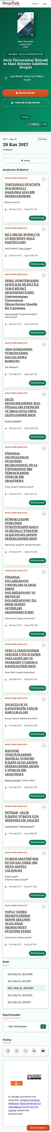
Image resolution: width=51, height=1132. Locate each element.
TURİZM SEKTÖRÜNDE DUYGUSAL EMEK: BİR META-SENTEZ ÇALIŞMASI (21, 864)
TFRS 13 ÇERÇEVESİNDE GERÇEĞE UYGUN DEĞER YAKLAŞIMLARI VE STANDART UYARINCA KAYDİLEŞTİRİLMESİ (23, 658)
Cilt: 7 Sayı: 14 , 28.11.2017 (20, 988)
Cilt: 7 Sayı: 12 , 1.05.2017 (19, 1002)
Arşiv (6, 961)
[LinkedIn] (34, 1051)
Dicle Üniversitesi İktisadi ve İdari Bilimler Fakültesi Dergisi (25, 63)
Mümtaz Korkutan (12, 780)
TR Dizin (25, 117)
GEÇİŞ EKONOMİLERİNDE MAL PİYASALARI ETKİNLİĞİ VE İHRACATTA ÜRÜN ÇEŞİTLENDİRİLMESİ (23, 407)
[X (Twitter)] (25, 1051)
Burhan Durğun (26, 827)
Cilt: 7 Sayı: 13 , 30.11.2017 (19, 981)
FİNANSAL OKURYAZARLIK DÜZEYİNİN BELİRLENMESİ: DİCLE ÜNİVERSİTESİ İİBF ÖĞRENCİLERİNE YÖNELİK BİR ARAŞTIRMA (21, 467)
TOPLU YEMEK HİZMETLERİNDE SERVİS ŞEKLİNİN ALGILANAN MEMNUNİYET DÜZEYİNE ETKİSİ (18, 921)
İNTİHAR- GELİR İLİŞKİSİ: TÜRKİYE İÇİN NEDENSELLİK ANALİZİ (22, 816)
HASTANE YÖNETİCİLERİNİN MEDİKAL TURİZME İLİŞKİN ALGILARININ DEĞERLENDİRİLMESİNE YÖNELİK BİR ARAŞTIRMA (22, 762)
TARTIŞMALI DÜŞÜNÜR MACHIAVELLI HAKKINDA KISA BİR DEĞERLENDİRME (22, 190)
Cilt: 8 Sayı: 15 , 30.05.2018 (20, 974)
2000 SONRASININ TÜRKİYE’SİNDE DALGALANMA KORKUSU (18, 355)
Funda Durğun (11, 827)
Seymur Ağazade (12, 421)
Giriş (45, 4)
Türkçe (34, 4)
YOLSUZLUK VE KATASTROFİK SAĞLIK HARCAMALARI (21, 708)
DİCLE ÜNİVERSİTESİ (31, 54)
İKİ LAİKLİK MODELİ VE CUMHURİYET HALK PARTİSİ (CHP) (22, 238)
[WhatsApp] (16, 1051)
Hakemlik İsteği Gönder (27, 102)
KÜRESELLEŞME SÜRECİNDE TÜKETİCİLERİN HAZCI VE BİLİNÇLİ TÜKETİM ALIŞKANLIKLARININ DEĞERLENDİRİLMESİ (21, 529)
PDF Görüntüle (37, 218)
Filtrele (27, 161)
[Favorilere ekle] (43, 179)
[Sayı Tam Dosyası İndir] (43, 1026)
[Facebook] (8, 1051)
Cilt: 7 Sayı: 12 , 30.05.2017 (20, 995)
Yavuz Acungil (11, 314)
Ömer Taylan (24, 249)
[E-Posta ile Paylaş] (43, 1051)
